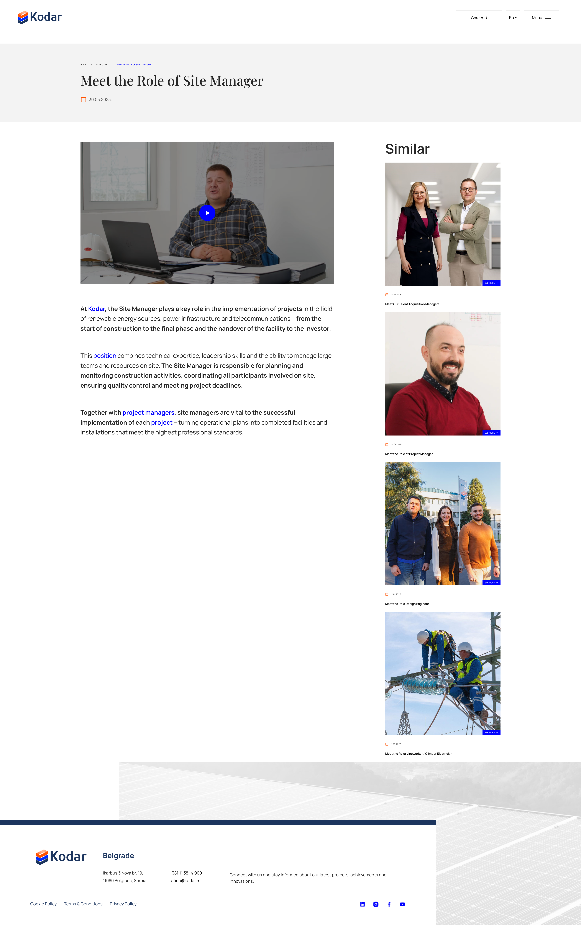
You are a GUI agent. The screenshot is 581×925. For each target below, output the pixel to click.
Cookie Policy (43, 904)
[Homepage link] (40, 17)
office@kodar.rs (185, 880)
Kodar (96, 308)
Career (477, 17)
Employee (101, 64)
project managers (148, 412)
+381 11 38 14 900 (186, 873)
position (105, 355)
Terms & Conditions (83, 904)
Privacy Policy (123, 904)
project (162, 422)
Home (83, 64)
